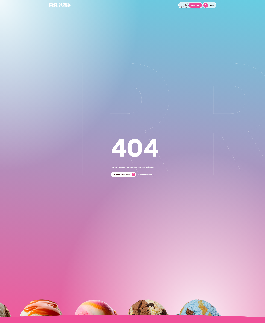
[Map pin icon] (181, 5)
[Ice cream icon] (186, 5)
